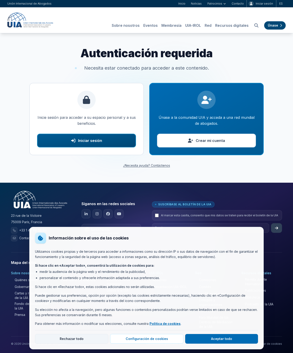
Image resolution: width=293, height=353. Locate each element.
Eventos (150, 25)
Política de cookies (165, 324)
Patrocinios (214, 3)
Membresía (171, 25)
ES (281, 3)
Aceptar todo (221, 339)
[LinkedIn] (86, 213)
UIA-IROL (193, 25)
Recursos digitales (232, 25)
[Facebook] (108, 213)
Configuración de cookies (147, 339)
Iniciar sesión (264, 3)
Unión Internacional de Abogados (29, 3)
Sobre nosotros (126, 25)
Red (208, 25)
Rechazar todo (72, 339)
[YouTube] (119, 213)
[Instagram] (97, 213)
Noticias (196, 3)
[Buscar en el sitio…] (256, 25)
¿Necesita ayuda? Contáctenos (146, 165)
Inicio (181, 3)
